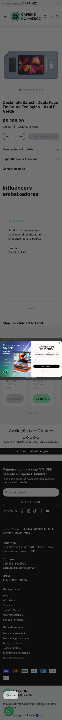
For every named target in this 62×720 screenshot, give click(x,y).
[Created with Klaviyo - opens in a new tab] (31, 378)
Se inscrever (46, 366)
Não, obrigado (46, 370)
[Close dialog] (60, 343)
